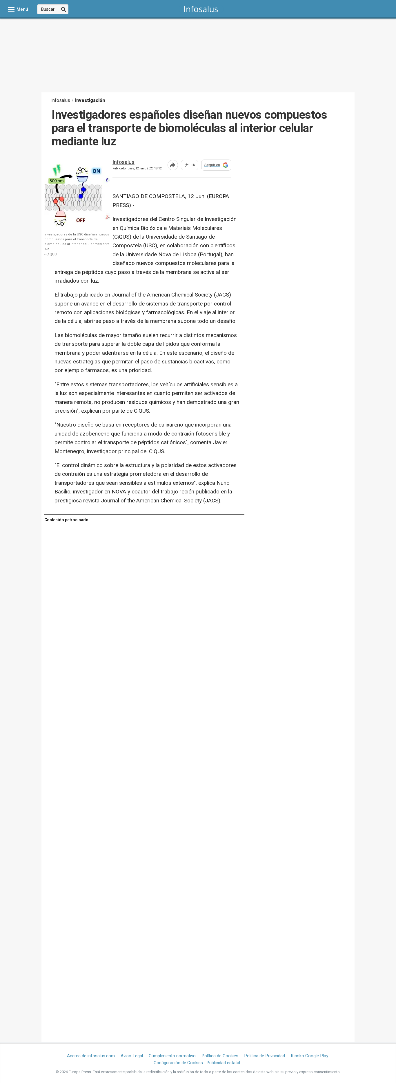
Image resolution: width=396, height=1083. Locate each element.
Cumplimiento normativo (172, 1056)
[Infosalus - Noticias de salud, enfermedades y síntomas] (201, 8)
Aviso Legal (132, 1056)
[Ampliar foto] (82, 226)
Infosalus (123, 163)
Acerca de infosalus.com (91, 1056)
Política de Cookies (219, 1056)
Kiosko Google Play (309, 1056)
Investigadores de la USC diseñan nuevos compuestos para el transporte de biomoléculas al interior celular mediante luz (77, 241)
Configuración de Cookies (178, 1063)
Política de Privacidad (264, 1056)
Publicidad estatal (223, 1063)
